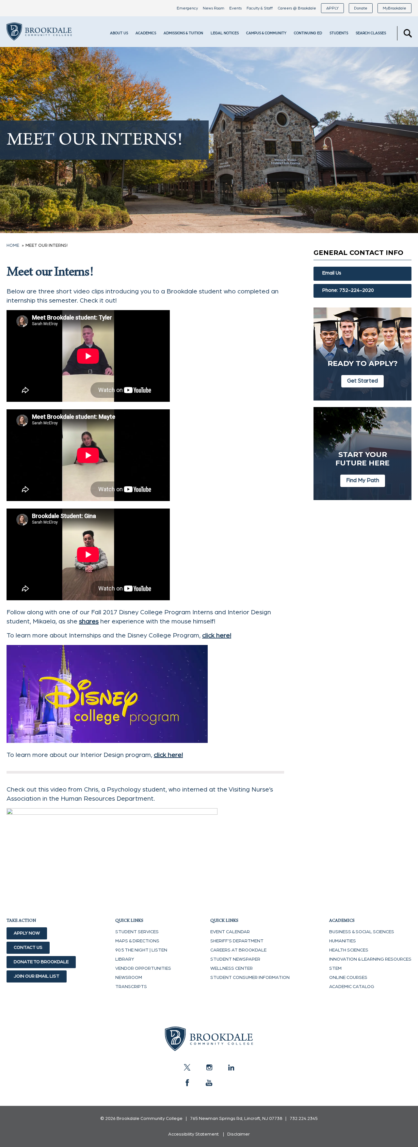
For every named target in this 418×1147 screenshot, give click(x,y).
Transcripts (131, 986)
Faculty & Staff (260, 8)
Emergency (187, 8)
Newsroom (128, 977)
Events (235, 8)
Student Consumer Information (250, 977)
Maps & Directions (137, 941)
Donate (360, 8)
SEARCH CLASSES (371, 33)
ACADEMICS (146, 33)
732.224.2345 (304, 1118)
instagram (209, 1067)
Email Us (331, 273)
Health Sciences (348, 950)
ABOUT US (119, 33)
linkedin (230, 1067)
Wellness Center (231, 968)
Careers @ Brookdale (297, 8)
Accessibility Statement (193, 1134)
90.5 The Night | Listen (141, 950)
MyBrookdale (394, 8)
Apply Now (27, 933)
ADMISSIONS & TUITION (183, 33)
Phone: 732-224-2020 (348, 290)
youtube (209, 1082)
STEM (335, 968)
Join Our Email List (36, 976)
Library (124, 959)
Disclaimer (238, 1134)
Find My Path (362, 480)
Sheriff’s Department (237, 941)
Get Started (362, 381)
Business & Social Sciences (361, 932)
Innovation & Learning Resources (370, 959)
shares (89, 621)
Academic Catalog (351, 986)
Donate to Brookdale (41, 962)
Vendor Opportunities (143, 968)
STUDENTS (339, 33)
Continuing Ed (308, 33)
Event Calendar (230, 932)
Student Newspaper (235, 959)
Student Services (137, 932)
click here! (216, 635)
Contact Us (28, 947)
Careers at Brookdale (238, 950)
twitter (187, 1067)
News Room (213, 8)
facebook (187, 1082)
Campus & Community (266, 33)
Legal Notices (225, 33)
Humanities (342, 941)
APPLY (332, 8)
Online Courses (348, 977)
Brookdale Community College (39, 40)
